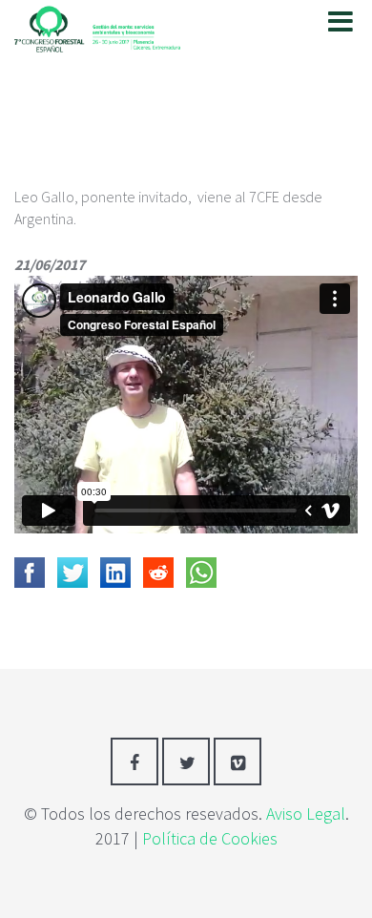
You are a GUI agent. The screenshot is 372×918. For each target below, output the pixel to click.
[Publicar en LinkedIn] (115, 572)
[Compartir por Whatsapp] (201, 572)
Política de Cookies (210, 838)
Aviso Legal (305, 813)
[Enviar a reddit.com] (158, 572)
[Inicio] (97, 25)
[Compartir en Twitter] (72, 572)
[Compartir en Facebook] (29, 572)
